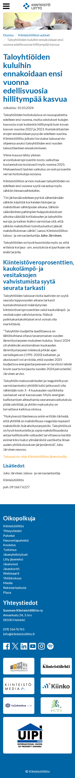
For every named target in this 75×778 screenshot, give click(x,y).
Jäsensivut (10, 564)
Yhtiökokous (12, 578)
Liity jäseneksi (13, 559)
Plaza (7, 592)
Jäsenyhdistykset (15, 554)
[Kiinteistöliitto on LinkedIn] (24, 646)
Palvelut (9, 535)
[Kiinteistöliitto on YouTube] (32, 646)
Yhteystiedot (12, 531)
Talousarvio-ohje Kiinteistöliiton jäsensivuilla (35, 456)
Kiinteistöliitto (13, 526)
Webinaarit (11, 573)
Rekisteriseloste (14, 588)
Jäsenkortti (11, 569)
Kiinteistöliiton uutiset (34, 35)
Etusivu (8, 35)
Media (7, 583)
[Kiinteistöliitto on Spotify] (50, 646)
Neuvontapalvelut (16, 540)
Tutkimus (10, 550)
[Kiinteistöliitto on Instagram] (41, 646)
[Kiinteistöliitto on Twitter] (15, 646)
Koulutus (9, 545)
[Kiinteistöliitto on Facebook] (6, 646)
